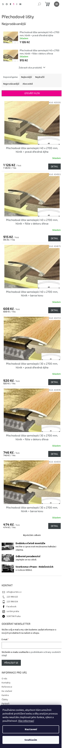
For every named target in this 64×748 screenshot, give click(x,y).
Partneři (5, 703)
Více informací (26, 721)
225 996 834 (12, 601)
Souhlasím (30, 740)
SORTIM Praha (14, 616)
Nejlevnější (26, 77)
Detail (54, 166)
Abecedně (28, 84)
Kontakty (6, 682)
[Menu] (56, 4)
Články (5, 699)
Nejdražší (39, 77)
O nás (4, 678)
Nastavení (31, 729)
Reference (7, 687)
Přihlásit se (11, 662)
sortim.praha (13, 611)
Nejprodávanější (11, 84)
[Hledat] (39, 4)
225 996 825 (12, 596)
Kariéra (5, 695)
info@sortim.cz (14, 592)
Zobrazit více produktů (30, 67)
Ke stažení (7, 691)
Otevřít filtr (32, 93)
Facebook (11, 606)
